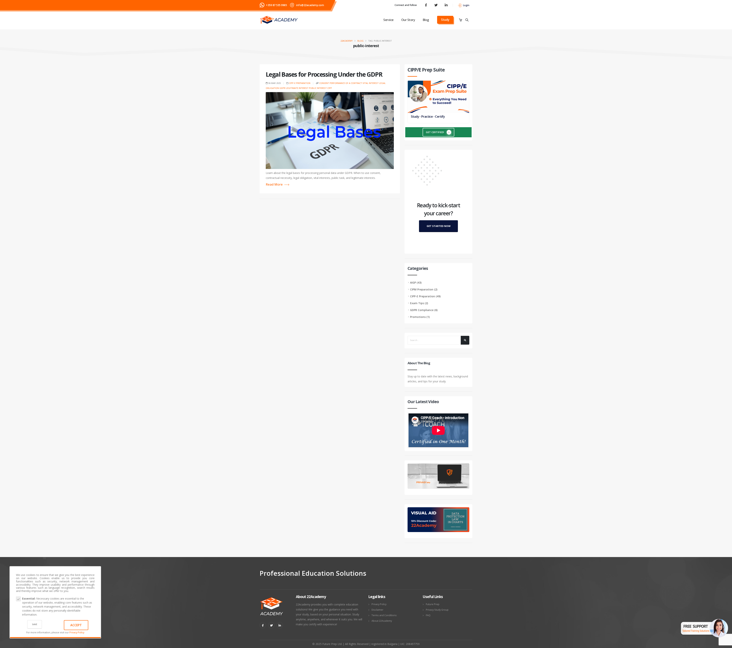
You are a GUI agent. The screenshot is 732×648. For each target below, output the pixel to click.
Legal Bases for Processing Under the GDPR (324, 74)
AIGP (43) (415, 282)
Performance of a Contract (346, 83)
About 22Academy (382, 620)
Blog (426, 20)
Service (388, 20)
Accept (76, 625)
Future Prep (432, 604)
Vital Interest (371, 83)
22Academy (346, 40)
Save (34, 624)
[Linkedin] (280, 625)
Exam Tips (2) (419, 303)
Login (466, 5)
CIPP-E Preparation (299, 83)
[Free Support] (704, 625)
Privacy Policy (76, 632)
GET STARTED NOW (438, 226)
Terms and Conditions (384, 615)
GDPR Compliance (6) (423, 310)
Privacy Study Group (437, 609)
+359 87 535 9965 (276, 5)
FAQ (428, 615)
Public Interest (318, 88)
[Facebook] (425, 5)
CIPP (329, 88)
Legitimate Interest (297, 88)
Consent (324, 83)
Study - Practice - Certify (428, 116)
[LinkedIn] (446, 5)
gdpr (282, 88)
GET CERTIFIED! (435, 132)
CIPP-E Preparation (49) (425, 296)
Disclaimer (377, 609)
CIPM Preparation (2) (423, 289)
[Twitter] (436, 5)
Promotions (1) (420, 317)
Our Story (408, 20)
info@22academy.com (310, 5)
